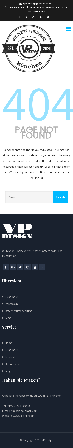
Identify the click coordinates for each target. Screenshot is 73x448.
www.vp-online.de (23, 416)
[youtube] (35, 267)
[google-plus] (33, 17)
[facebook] (19, 17)
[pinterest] (48, 17)
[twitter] (26, 17)
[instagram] (27, 267)
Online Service (13, 364)
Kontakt (10, 357)
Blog (8, 318)
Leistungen (11, 297)
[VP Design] (28, 48)
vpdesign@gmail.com (24, 411)
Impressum (12, 304)
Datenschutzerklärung (18, 311)
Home (8, 343)
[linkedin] (41, 17)
